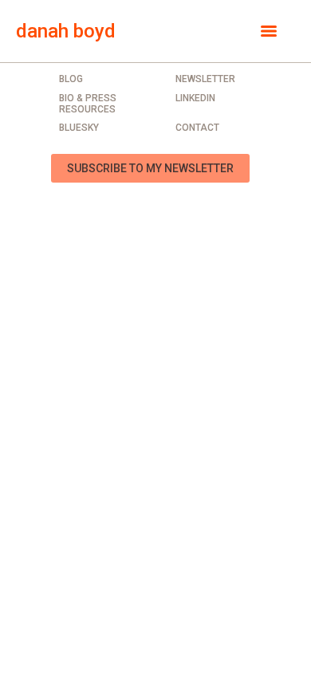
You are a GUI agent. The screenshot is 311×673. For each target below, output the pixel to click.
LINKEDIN (195, 98)
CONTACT (197, 127)
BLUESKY (79, 127)
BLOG (71, 79)
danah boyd (66, 31)
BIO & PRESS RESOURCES (87, 103)
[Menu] (268, 31)
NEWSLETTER (205, 79)
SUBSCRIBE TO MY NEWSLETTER (150, 168)
